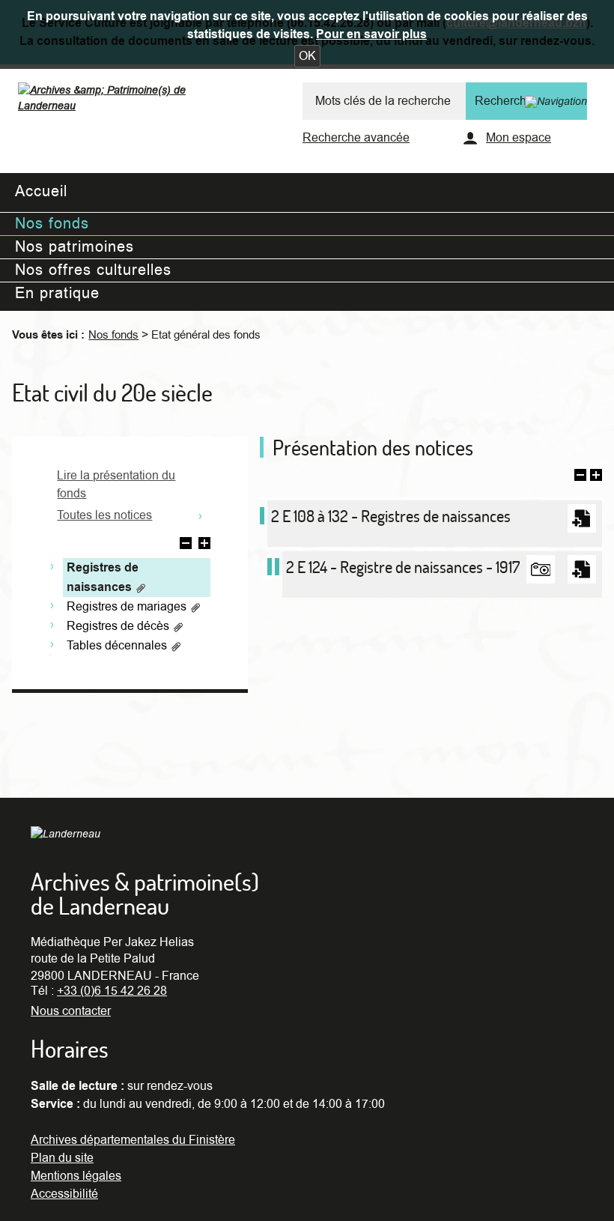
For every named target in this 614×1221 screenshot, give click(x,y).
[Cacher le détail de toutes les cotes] (580, 477)
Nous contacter (71, 1011)
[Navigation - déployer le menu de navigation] (556, 101)
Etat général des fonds (206, 334)
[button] (307, 56)
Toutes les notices (104, 515)
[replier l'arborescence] (186, 545)
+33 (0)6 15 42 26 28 (112, 991)
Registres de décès (119, 626)
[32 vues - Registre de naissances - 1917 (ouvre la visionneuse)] (540, 569)
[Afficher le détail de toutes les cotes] (596, 477)
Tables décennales (118, 645)
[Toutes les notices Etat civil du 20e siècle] (200, 514)
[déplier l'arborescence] (204, 545)
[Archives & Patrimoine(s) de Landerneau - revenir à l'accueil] (128, 101)
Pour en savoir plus (371, 34)
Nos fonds (113, 334)
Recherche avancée (356, 138)
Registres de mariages (128, 607)
